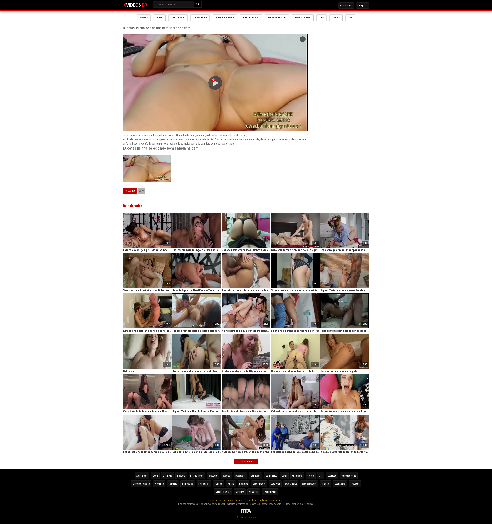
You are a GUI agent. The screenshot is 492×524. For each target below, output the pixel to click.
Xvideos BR (250, 517)
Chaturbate (297, 475)
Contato (213, 500)
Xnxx (321, 17)
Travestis (355, 483)
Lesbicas (332, 475)
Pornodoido (187, 483)
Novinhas (159, 483)
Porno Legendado (224, 17)
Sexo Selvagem (309, 483)
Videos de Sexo (303, 17)
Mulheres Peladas (277, 17)
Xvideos (144, 17)
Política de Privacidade (271, 500)
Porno (159, 17)
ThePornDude (269, 492)
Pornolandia (204, 483)
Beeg (155, 475)
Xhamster (253, 492)
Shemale (325, 483)
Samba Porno (200, 17)
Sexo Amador (178, 17)
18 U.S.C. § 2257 (226, 500)
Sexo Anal (275, 483)
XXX (350, 17)
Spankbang (340, 483)
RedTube (243, 483)
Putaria (231, 483)
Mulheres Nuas (349, 475)
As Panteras (142, 475)
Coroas (310, 475)
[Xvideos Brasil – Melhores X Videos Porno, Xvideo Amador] (135, 5)
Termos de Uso (251, 500)
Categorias (362, 5)
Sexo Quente (291, 483)
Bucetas (226, 475)
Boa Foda (167, 475)
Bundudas (256, 475)
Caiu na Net (271, 475)
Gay (320, 475)
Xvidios (336, 17)
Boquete (181, 475)
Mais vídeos (246, 461)
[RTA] (246, 512)
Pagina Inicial (346, 5)
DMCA (239, 500)
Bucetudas (240, 475)
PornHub (173, 483)
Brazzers (213, 475)
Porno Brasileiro (251, 17)
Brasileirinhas (197, 475)
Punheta (218, 483)
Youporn (240, 492)
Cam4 (141, 191)
